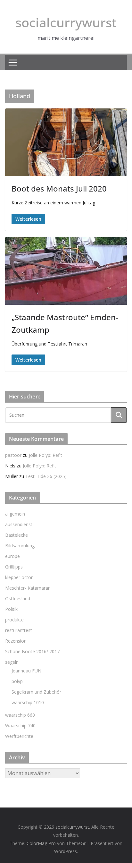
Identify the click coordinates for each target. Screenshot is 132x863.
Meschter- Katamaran (28, 588)
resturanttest (18, 630)
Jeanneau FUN (26, 671)
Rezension (16, 641)
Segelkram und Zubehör (36, 692)
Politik (11, 609)
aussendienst (18, 524)
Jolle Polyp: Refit (45, 455)
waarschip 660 (20, 715)
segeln (12, 662)
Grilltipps (14, 567)
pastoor (13, 455)
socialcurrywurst (66, 22)
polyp (17, 681)
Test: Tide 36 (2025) (46, 476)
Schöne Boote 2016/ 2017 (32, 651)
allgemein (15, 514)
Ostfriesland (17, 598)
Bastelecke (16, 535)
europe (12, 556)
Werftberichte (19, 736)
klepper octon (19, 577)
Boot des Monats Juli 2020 (59, 188)
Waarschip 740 (20, 725)
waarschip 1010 (28, 702)
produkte (14, 620)
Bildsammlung (20, 546)
